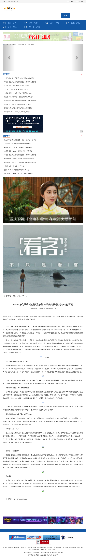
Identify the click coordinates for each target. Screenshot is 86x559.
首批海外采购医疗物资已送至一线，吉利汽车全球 (19, 100)
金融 (10, 27)
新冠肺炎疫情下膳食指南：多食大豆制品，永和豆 (19, 140)
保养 (31, 23)
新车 (10, 23)
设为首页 (71, 1)
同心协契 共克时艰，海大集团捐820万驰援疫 (18, 173)
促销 (52, 23)
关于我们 (30, 555)
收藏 (57, 23)
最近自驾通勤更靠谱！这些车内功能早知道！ (18, 97)
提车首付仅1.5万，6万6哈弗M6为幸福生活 (17, 108)
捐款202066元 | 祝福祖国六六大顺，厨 (16, 170)
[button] (9, 57)
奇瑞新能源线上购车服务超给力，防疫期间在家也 (19, 82)
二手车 (31, 27)
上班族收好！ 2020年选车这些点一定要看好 (17, 151)
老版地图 (43, 555)
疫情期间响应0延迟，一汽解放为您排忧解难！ (18, 158)
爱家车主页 (10, 296)
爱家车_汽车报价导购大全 (10, 1)
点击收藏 (80, 1)
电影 (36, 23)
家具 (78, 23)
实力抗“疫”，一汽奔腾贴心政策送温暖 (16, 85)
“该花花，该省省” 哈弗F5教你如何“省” (16, 89)
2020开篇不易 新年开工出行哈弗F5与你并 (17, 143)
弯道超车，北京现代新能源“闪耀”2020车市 (17, 104)
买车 (15, 23)
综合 (15, 27)
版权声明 (55, 555)
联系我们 (37, 555)
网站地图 (49, 555)
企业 (73, 23)
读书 (38, 27)
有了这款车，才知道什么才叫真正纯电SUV (17, 93)
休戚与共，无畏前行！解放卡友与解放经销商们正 (19, 162)
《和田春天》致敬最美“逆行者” (14, 166)
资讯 (18, 296)
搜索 (65, 16)
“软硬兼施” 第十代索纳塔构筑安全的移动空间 (18, 78)
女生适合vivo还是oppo (20, 499)
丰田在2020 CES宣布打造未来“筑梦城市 (16, 112)
